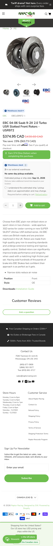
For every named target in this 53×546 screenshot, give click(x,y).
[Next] (34, 85)
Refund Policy (33, 410)
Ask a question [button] (26, 312)
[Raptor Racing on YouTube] (33, 382)
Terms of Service (34, 428)
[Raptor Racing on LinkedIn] (29, 382)
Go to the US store (26, 537)
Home (6, 28)
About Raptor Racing (36, 399)
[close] (50, 4)
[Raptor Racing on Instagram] (26, 382)
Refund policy (41, 194)
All (14, 28)
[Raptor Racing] (26, 14)
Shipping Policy (34, 416)
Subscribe (26, 478)
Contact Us (32, 404)
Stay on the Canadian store (26, 542)
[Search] (46, 14)
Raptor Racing (17, 505)
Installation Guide (25, 288)
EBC (5, 115)
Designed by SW (31, 505)
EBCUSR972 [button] (17, 115)
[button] (26, 23)
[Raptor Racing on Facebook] (22, 382)
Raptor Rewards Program (38, 439)
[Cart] (49, 14)
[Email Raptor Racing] (19, 382)
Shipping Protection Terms (38, 433)
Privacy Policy (33, 422)
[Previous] (19, 85)
